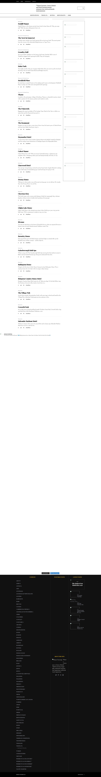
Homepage (19, 645)
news (59, 589)
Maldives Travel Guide (59, 634)
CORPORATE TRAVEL (21, 748)
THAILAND (19, 743)
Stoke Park (22, 66)
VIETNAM (19, 756)
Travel (59, 631)
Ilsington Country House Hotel (29, 279)
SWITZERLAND (20, 735)
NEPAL (18, 694)
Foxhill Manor (23, 24)
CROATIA (18, 624)
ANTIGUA (19, 586)
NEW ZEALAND (20, 697)
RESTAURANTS (20, 717)
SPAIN (18, 728)
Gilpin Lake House (25, 208)
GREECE (18, 642)
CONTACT (34, 1)
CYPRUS (18, 627)
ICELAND (18, 650)
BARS (17, 601)
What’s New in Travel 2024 (80, 628)
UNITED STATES (20, 753)
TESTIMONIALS (27, 1)
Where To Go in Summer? (24, 764)
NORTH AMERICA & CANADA (24, 699)
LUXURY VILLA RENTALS (23, 673)
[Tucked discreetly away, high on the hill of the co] (37, 422)
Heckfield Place (24, 80)
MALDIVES (19, 679)
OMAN (18, 704)
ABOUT (17, 1)
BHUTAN (18, 604)
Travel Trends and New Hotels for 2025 (80, 611)
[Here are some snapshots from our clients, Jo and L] (63, 517)
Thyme (20, 94)
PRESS (22, 1)
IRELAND (18, 661)
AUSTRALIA (19, 591)
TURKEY (18, 751)
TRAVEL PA (19, 746)
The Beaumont (23, 123)
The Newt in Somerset (26, 38)
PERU (17, 707)
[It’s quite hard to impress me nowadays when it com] (63, 473)
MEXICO (18, 684)
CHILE (18, 614)
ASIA (17, 588)
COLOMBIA (19, 617)
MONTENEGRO (20, 689)
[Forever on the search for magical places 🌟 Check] (12, 506)
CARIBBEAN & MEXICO (22, 609)
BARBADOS (19, 599)
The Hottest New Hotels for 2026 (59, 620)
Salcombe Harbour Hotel (27, 321)
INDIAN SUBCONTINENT (23, 655)
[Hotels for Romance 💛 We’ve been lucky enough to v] (12, 424)
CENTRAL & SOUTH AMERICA (24, 612)
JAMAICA (18, 666)
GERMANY (19, 640)
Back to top (80, 774)
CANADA (18, 606)
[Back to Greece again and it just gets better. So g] (37, 518)
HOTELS (18, 648)
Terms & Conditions (23, 738)
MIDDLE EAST (20, 686)
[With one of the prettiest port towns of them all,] (37, 552)
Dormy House (23, 179)
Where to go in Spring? (23, 761)
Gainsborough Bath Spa (27, 250)
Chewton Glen (23, 194)
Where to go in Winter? (24, 766)
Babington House (24, 264)
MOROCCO (19, 691)
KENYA (18, 671)
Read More (28, 30)
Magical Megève (59, 592)
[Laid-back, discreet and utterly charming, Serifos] (63, 551)
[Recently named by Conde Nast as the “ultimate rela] (12, 360)
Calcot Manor (23, 151)
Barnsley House (24, 236)
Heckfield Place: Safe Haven (59, 605)
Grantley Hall (23, 52)
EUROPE (18, 635)
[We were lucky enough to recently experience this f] (37, 359)
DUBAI (18, 632)
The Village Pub (24, 293)
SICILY (18, 725)
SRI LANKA (19, 730)
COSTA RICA (19, 622)
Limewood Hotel (24, 165)
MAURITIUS (19, 681)
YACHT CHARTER (21, 769)
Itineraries (20, 21)
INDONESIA (19, 658)
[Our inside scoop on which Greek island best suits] (12, 454)
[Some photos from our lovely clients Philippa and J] (37, 459)
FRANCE (18, 637)
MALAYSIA (19, 676)
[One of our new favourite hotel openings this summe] (63, 410)
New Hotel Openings (79, 596)
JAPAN (18, 668)
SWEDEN (18, 733)
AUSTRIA (18, 596)
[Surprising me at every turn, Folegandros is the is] (12, 550)
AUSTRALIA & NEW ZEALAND (24, 593)
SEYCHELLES (20, 722)
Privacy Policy (21, 715)
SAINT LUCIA (20, 720)
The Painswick (23, 109)
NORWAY (18, 702)
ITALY (18, 663)
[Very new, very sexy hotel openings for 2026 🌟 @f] (63, 356)
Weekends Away (26, 35)
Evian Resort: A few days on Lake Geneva (59, 648)
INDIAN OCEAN (20, 653)
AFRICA (18, 583)
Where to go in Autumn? (24, 758)
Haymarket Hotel (24, 137)
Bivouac (21, 222)
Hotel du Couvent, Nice (80, 604)
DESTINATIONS (20, 630)
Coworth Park (23, 307)
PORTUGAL (19, 710)
